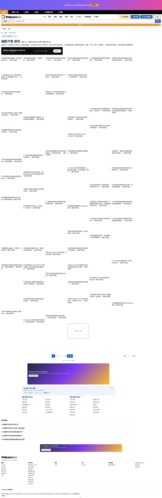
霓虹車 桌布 (96, 412)
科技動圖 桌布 (25, 404)
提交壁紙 (137, 465)
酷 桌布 (95, 404)
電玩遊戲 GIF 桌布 (32, 465)
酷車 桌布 (72, 407)
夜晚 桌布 (24, 402)
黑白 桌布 (30, 477)
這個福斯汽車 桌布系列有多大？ (11, 424)
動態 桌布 (47, 404)
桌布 (4, 12)
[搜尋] (158, 21)
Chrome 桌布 (48, 409)
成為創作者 (49, 12)
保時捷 (30, 388)
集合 (49, 17)
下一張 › (70, 356)
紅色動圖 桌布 (49, 412)
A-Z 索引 (3, 465)
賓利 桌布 (72, 402)
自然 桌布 (24, 412)
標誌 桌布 (30, 469)
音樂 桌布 (30, 483)
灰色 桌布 (47, 407)
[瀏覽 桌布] (159, 25)
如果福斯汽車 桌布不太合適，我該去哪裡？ (14, 428)
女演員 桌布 (31, 467)
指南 (36, 12)
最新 (60, 17)
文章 (2, 475)
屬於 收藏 (10, 36)
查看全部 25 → (47, 392)
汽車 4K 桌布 (96, 409)
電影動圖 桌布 (31, 471)
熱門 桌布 (3, 471)
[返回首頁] (11, 17)
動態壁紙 (88, 17)
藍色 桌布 (47, 402)
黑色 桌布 (24, 409)
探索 (61, 12)
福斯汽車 (31, 392)
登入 (158, 16)
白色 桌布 (24, 399)
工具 (79, 17)
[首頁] (2, 32)
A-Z (44, 17)
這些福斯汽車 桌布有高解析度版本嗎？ (13, 432)
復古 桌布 (72, 409)
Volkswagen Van (38, 392)
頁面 (124, 356)
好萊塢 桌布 (31, 475)
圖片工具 (15, 12)
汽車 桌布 (72, 399)
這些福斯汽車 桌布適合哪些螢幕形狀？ (13, 435)
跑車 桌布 (24, 407)
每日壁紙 (3, 473)
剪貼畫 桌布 (31, 481)
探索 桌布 (3, 467)
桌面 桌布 (95, 407)
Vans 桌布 (72, 412)
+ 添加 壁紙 (135, 16)
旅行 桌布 (47, 399)
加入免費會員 (147, 16)
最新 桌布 (3, 469)
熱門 (66, 17)
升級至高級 (125, 16)
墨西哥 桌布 (96, 402)
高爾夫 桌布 (96, 399)
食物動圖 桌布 (31, 473)
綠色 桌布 (72, 415)
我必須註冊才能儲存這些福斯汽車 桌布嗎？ (14, 439)
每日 (71, 17)
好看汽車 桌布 (73, 404)
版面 (26, 12)
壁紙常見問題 (111, 465)
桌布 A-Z (84, 465)
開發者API (137, 467)
